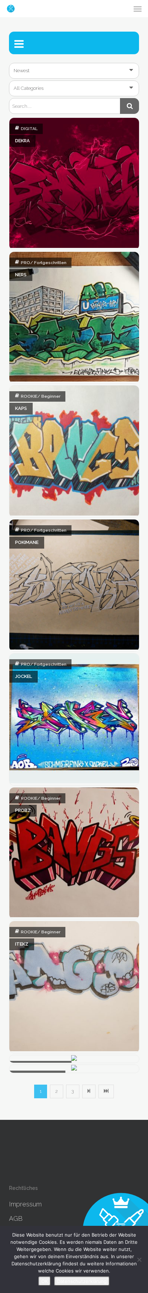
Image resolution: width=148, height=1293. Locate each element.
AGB (16, 1218)
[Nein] (139, 1259)
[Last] (106, 1091)
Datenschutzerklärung (82, 1281)
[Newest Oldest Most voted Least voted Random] (74, 71)
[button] (138, 8)
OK (44, 1281)
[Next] (89, 1091)
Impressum (25, 1204)
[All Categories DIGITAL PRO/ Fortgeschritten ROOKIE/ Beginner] (74, 88)
